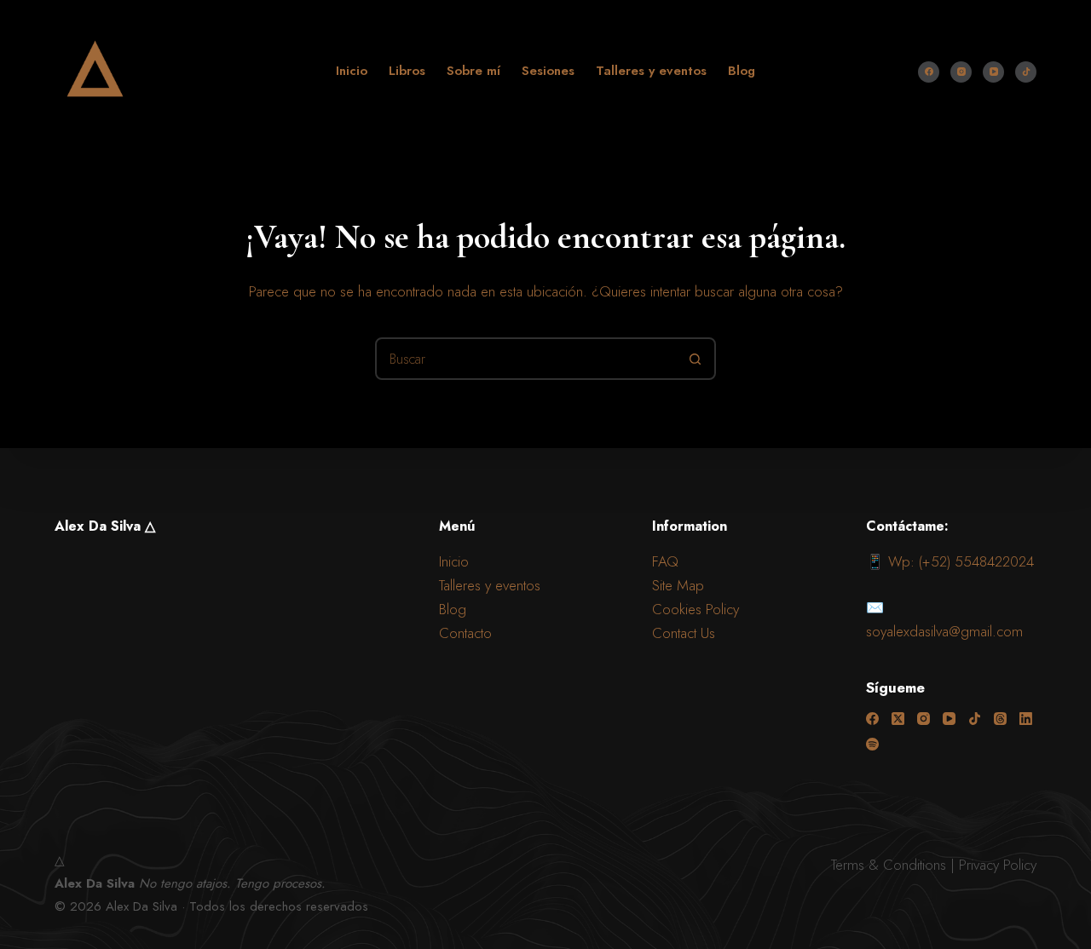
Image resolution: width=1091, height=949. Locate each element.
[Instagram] (961, 72)
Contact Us (683, 633)
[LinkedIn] (1025, 718)
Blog (741, 70)
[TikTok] (1025, 72)
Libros (407, 70)
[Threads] (1000, 718)
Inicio (351, 70)
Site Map (678, 585)
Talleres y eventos (651, 70)
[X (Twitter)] (898, 718)
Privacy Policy (997, 864)
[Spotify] (872, 744)
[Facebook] (928, 72)
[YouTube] (993, 72)
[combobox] (526, 358)
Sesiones (548, 70)
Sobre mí (473, 70)
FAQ (665, 561)
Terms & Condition (885, 864)
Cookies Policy (695, 609)
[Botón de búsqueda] (694, 358)
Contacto (465, 633)
